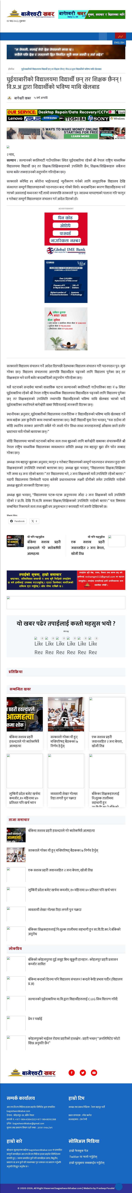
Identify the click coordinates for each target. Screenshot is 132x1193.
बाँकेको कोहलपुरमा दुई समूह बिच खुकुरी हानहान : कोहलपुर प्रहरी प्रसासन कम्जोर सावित (73, 962)
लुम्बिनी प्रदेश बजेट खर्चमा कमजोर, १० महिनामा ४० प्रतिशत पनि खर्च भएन (24, 798)
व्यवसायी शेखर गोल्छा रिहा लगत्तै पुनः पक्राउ (64, 796)
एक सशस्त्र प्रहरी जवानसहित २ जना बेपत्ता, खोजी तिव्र (107, 741)
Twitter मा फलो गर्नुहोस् (83, 1156)
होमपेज (11, 69)
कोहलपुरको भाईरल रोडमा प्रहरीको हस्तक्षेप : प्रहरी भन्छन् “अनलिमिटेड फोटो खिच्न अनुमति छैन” (74, 1041)
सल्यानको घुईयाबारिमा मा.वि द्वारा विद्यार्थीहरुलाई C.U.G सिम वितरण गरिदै (73, 999)
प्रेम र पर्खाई (35, 1019)
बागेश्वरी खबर (22, 98)
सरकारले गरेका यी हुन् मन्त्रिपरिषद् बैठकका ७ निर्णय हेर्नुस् (64, 741)
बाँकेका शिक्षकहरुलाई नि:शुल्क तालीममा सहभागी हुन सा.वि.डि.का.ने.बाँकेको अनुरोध (105, 803)
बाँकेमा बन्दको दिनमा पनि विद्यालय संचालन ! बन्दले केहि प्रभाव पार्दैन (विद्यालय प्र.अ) (75, 981)
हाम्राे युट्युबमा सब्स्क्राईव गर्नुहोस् (86, 1163)
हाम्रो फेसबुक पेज (78, 1150)
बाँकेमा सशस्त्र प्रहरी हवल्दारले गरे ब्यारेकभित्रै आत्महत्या (24, 741)
